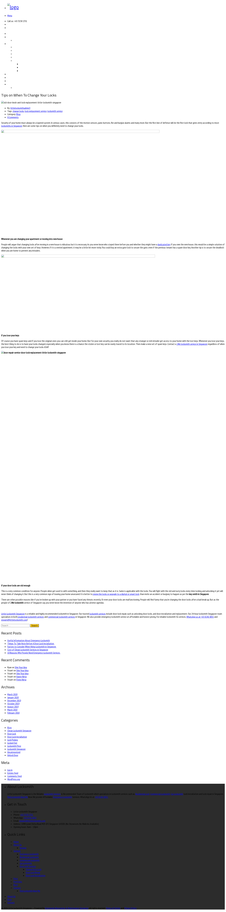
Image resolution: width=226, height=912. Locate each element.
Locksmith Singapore (16, 749)
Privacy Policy (131, 908)
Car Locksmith (22, 57)
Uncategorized (13, 752)
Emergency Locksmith (26, 47)
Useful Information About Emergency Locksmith (28, 640)
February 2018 (13, 712)
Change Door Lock (30, 64)
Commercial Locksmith (27, 53)
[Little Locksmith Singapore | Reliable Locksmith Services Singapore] (13, 7)
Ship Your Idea (21, 667)
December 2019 (14, 700)
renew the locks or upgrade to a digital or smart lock (116, 594)
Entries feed (12, 773)
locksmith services (97, 613)
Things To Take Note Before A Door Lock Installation (30, 643)
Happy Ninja (21, 676)
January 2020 (13, 697)
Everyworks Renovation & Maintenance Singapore (66, 908)
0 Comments (13, 117)
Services (12, 43)
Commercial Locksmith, (160, 793)
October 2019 (13, 703)
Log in (9, 769)
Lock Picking (12, 739)
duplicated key (164, 244)
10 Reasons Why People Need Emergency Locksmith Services (33, 652)
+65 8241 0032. (101, 796)
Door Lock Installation (32, 70)
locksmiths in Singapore (11, 125)
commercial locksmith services (61, 616)
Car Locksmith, (177, 793)
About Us (12, 37)
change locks (18, 111)
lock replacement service (36, 111)
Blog (10, 80)
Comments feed (14, 776)
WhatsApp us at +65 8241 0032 (200, 616)
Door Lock (11, 733)
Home (10, 33)
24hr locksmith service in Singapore (192, 343)
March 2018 (12, 709)
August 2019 (12, 706)
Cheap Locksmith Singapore (19, 730)
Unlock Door (12, 755)
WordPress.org (13, 779)
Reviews (18, 40)
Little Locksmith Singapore (13, 613)
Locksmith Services (52, 793)
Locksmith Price (14, 745)
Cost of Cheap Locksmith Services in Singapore (27, 649)
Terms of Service (113, 908)
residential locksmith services (31, 616)
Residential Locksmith (26, 50)
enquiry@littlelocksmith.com (14, 619)
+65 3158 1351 (26, 814)
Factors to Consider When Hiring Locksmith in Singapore (31, 646)
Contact (11, 84)
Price (10, 74)
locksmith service (55, 111)
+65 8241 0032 (30, 817)
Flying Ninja (21, 679)
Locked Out (12, 742)
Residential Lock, (142, 793)
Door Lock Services (25, 60)
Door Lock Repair (30, 67)
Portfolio (12, 77)
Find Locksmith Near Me (28, 87)
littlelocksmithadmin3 (20, 108)
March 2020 (12, 694)
